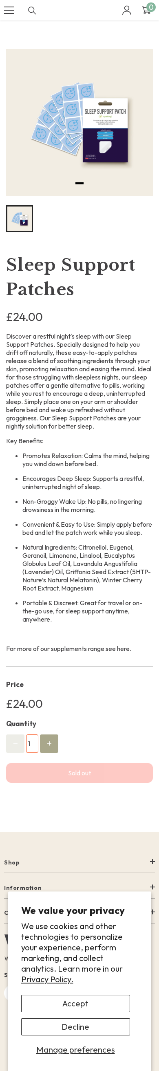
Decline (75, 1027)
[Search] (32, 11)
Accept (75, 1003)
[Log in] (126, 10)
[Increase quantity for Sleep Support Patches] (49, 743)
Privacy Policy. (47, 979)
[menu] (9, 10)
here (123, 648)
